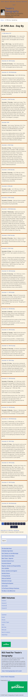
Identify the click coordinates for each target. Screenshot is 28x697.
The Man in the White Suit (8, 591)
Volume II (4, 603)
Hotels (3, 617)
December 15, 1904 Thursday (8, 345)
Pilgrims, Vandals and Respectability (11, 566)
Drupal (8, 680)
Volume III (4, 605)
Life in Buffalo (5, 568)
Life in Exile (5, 586)
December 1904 (5, 122)
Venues (3, 619)
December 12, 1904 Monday (8, 308)
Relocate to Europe (6, 581)
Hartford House (6, 573)
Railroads (4, 629)
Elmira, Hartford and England (9, 571)
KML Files (4, 627)
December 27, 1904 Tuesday (8, 482)
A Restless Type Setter (7, 551)
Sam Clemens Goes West (8, 556)
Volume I (4, 600)
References (24, 1)
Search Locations (6, 632)
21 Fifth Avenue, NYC (6, 33)
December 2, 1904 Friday (7, 145)
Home (2, 1)
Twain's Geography (12, 10)
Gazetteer (4, 614)
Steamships (4, 634)
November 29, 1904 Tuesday (8, 61)
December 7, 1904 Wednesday (9, 209)
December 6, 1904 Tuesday (8, 197)
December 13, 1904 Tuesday (8, 329)
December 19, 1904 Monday (8, 407)
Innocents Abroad (6, 563)
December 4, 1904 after (7, 186)
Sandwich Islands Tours (8, 561)
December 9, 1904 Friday (7, 248)
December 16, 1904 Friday (8, 360)
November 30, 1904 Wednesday (9, 72)
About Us (7, 1)
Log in (14, 4)
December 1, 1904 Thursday (8, 99)
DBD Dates (12, 1)
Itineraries (18, 1)
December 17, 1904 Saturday (8, 378)
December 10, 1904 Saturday (8, 271)
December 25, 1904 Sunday (8, 462)
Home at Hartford (6, 578)
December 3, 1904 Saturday (8, 169)
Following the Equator (7, 583)
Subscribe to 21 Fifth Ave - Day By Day (10, 530)
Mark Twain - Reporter (7, 558)
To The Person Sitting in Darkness (10, 588)
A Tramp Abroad (6, 576)
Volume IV (4, 608)
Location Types (5, 622)
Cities (3, 624)
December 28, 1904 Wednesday (9, 503)
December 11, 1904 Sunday (8, 292)
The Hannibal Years (7, 548)
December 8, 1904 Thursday (8, 235)
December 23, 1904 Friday (8, 441)
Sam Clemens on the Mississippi (10, 553)
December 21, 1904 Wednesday (9, 418)
